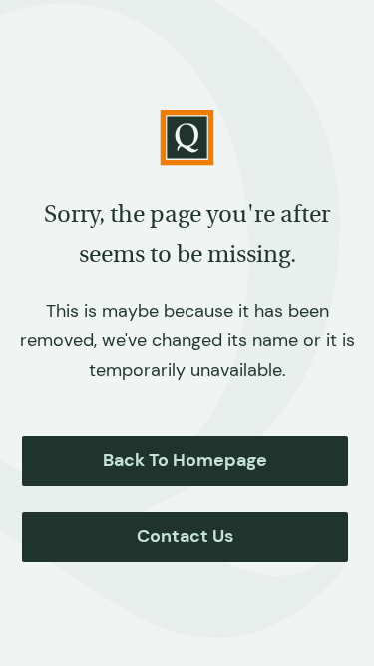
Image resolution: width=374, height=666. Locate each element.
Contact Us (185, 536)
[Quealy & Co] (187, 138)
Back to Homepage (185, 460)
